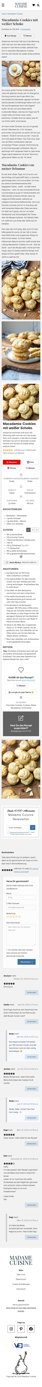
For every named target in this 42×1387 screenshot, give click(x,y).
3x (37, 530)
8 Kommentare (25, 29)
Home (4, 14)
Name (8, 893)
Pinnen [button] (13, 468)
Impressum (21, 1289)
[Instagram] (11, 1329)
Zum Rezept (11, 36)
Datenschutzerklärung (17, 832)
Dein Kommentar (13, 923)
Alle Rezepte (11, 14)
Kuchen (20, 14)
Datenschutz (21, 1279)
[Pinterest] (21, 1329)
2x (33, 530)
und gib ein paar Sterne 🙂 (22, 692)
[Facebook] (30, 1329)
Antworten (31, 992)
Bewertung (10, 913)
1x (28, 530)
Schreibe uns (16, 731)
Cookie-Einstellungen (21, 1284)
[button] (4, 450)
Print (31, 462)
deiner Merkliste (27, 680)
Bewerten (13, 462)
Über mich (21, 1274)
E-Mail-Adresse (12, 903)
